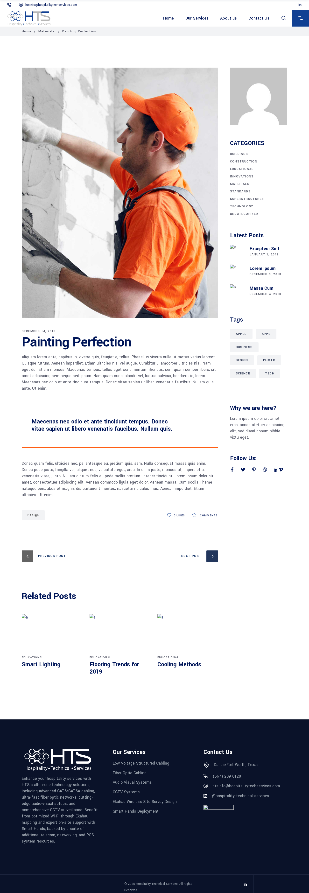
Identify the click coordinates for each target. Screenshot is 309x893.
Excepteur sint (265, 249)
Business (244, 347)
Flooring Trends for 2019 (114, 668)
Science (243, 373)
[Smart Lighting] (52, 634)
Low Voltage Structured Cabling (141, 763)
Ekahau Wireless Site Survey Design (145, 801)
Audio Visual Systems (132, 782)
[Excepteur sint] (237, 252)
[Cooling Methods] (187, 634)
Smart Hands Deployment (136, 811)
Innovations (242, 176)
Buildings (239, 154)
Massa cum (261, 288)
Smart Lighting (41, 664)
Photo (269, 360)
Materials (46, 31)
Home (27, 31)
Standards (240, 191)
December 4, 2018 (265, 294)
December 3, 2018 (265, 274)
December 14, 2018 (39, 331)
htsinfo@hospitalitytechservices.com (51, 5)
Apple (241, 334)
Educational (32, 657)
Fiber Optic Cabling (130, 772)
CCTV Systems (126, 792)
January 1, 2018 (264, 254)
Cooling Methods (179, 664)
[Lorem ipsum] (237, 272)
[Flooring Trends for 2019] (120, 634)
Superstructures (247, 199)
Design (33, 515)
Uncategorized (244, 214)
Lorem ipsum (262, 268)
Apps (266, 334)
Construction (244, 161)
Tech (269, 373)
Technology (241, 206)
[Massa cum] (237, 291)
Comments (208, 515)
